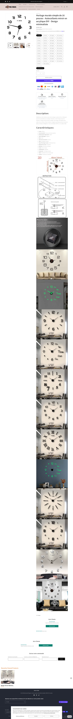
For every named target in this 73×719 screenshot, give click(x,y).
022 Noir (39, 61)
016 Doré (45, 45)
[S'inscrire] (24, 702)
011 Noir (39, 37)
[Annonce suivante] (48, 1)
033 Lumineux (59, 48)
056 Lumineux (46, 63)
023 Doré (45, 35)
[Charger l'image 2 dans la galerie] (16, 45)
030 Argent (52, 43)
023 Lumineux (59, 35)
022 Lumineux (59, 61)
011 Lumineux (59, 37)
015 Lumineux (59, 55)
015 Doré (45, 55)
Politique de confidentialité (49, 713)
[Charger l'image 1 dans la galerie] (10, 45)
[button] (25, 4)
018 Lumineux (59, 53)
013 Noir (39, 58)
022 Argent (52, 61)
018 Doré (45, 53)
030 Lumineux (59, 43)
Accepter (36, 716)
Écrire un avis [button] (52, 626)
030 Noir (39, 43)
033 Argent (52, 48)
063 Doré (45, 50)
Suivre (61, 659)
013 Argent (52, 58)
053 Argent (52, 40)
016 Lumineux (59, 45)
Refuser (51, 716)
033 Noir (39, 48)
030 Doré (45, 43)
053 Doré (45, 40)
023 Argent (52, 35)
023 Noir (39, 35)
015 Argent (52, 55)
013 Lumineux (59, 58)
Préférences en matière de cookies (63, 717)
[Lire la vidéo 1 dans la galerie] (22, 45)
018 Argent (52, 53)
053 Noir (39, 40)
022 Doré (45, 61)
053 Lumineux (59, 40)
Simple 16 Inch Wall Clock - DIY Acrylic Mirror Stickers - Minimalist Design (7, 685)
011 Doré (45, 37)
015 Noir (39, 55)
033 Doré (45, 48)
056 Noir (39, 63)
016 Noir (39, 45)
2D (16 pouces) (40, 68)
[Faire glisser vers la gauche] (6, 45)
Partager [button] (38, 615)
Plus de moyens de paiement (48, 83)
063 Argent (52, 50)
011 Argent (52, 37)
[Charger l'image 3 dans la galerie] (27, 45)
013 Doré (45, 58)
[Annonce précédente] (24, 1)
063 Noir (39, 50)
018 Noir (39, 53)
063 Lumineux (59, 50)
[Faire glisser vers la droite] (32, 45)
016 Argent (52, 45)
